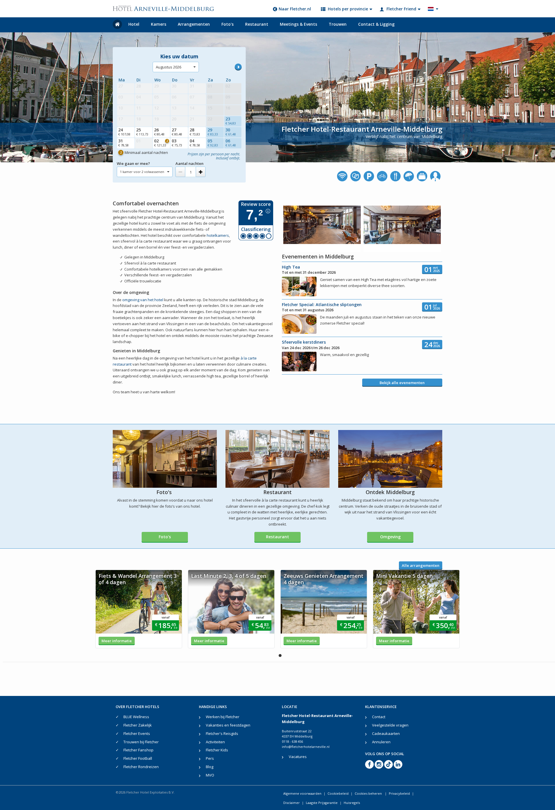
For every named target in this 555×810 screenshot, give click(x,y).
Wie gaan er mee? (133, 163)
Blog (209, 766)
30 (230, 131)
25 (142, 131)
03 (177, 142)
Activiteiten (215, 741)
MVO (210, 775)
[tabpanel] (138, 609)
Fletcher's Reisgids (222, 733)
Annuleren (381, 741)
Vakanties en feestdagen (228, 725)
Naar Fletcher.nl (295, 9)
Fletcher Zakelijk (137, 725)
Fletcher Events (136, 733)
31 (123, 142)
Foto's (227, 24)
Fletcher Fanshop (138, 750)
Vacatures (298, 756)
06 (230, 142)
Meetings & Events (298, 24)
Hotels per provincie (348, 9)
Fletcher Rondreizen (141, 766)
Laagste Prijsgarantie (322, 802)
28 (195, 131)
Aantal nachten (189, 163)
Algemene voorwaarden (302, 793)
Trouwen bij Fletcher (141, 741)
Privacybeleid (399, 793)
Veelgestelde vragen (390, 725)
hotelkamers (218, 235)
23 (230, 120)
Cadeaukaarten (386, 733)
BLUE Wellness (136, 716)
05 (213, 142)
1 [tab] (280, 655)
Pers (210, 758)
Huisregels (352, 802)
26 (159, 131)
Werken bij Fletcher (222, 716)
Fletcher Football (137, 758)
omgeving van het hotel (142, 299)
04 (195, 142)
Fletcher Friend (401, 9)
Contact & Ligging (376, 24)
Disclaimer (291, 802)
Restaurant (256, 24)
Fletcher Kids (217, 750)
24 (124, 131)
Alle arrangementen (420, 565)
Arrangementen (194, 24)
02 (161, 142)
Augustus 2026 (168, 67)
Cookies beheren (369, 793)
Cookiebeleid (338, 793)
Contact (378, 716)
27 (177, 131)
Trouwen (338, 24)
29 (213, 131)
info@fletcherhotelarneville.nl (306, 746)
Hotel (133, 24)
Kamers (158, 24)
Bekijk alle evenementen (402, 382)
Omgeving (390, 536)
